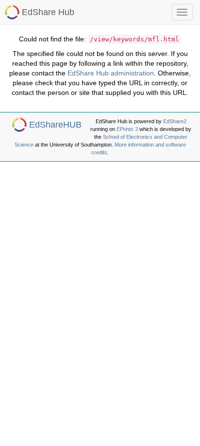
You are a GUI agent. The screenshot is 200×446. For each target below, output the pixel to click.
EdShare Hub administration (110, 73)
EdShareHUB (55, 125)
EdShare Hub (48, 12)
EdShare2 (174, 121)
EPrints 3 (127, 129)
